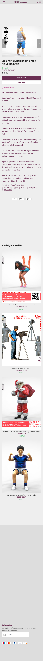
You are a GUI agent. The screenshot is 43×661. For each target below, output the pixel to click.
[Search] (37, 2)
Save (29, 199)
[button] (4, 43)
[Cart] (41, 2)
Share (15, 199)
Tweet (22, 199)
